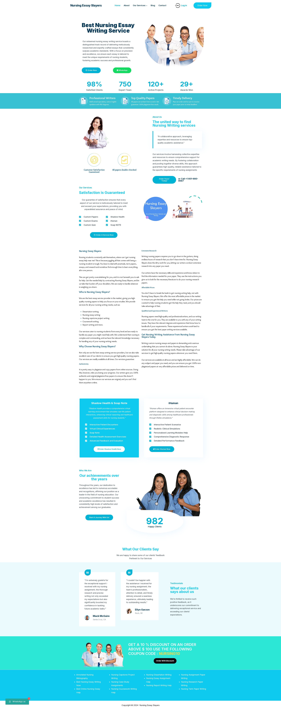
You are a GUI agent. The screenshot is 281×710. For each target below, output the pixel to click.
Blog (153, 5)
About (127, 5)
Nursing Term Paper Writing (193, 689)
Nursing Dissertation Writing (158, 675)
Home (117, 5)
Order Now (202, 5)
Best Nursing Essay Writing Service (108, 28)
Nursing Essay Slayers (90, 251)
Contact (162, 5)
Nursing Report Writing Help (159, 685)
